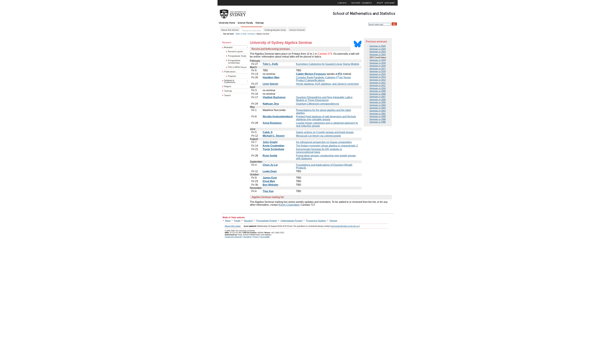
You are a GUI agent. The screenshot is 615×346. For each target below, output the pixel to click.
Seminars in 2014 (377, 77)
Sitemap (259, 22)
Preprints (232, 76)
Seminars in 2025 (377, 46)
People (237, 220)
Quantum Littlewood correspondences (317, 103)
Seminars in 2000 (377, 116)
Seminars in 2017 (377, 68)
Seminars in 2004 (377, 105)
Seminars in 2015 (377, 74)
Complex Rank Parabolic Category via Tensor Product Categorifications (323, 79)
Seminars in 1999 (377, 119)
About (227, 220)
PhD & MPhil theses (237, 67)
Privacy (256, 237)
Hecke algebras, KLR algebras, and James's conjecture (327, 83)
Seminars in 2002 (377, 111)
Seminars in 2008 (377, 94)
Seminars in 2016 (377, 71)
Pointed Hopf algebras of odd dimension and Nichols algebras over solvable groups (326, 118)
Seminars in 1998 (377, 122)
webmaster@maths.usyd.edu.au (345, 226)
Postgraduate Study (237, 56)
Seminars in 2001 (377, 113)
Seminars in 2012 (377, 83)
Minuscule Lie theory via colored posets (318, 135)
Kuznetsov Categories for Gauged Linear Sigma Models (327, 64)
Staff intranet (386, 2)
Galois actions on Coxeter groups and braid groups (325, 132)
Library (342, 2)
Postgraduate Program (266, 220)
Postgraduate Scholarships (234, 61)
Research (248, 220)
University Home (227, 22)
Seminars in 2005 (377, 102)
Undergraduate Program (292, 220)
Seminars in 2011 (377, 85)
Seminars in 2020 (377, 60)
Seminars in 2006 (377, 99)
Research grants (235, 51)
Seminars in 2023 (377, 51)
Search (227, 95)
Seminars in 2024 (377, 49)
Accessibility (265, 237)
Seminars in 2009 (377, 91)
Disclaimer (247, 237)
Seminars (251, 34)
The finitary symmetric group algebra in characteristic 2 (327, 145)
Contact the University (233, 237)
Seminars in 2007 (377, 96)
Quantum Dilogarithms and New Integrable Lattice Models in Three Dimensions (324, 99)
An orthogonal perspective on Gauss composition (324, 142)
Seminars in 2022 (377, 54)
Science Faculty (245, 22)
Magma (227, 86)
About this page (233, 226)
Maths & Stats (241, 34)
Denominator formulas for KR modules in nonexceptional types (319, 150)
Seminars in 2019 (377, 63)
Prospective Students (316, 220)
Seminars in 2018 (377, 66)
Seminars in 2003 (377, 108)
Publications (230, 71)
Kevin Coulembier (289, 204)
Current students (361, 2)
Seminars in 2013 (377, 80)
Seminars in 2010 (377, 88)
